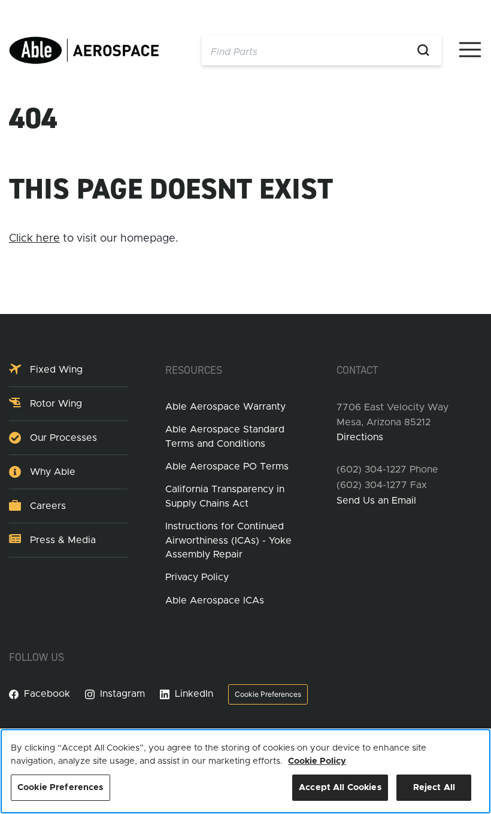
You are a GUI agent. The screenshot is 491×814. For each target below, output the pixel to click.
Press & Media (63, 540)
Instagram (122, 694)
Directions (360, 437)
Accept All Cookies (340, 787)
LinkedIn (194, 694)
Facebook (47, 694)
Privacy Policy (197, 577)
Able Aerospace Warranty (225, 406)
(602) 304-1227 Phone (387, 469)
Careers (48, 506)
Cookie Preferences (268, 694)
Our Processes (63, 438)
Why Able (52, 472)
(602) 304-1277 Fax (382, 485)
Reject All (434, 787)
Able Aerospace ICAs (214, 600)
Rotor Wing (56, 403)
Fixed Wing (56, 369)
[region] (245, 771)
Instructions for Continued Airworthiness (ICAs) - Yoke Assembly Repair (228, 540)
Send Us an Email (376, 500)
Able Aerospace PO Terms (227, 466)
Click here (34, 238)
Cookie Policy (317, 761)
